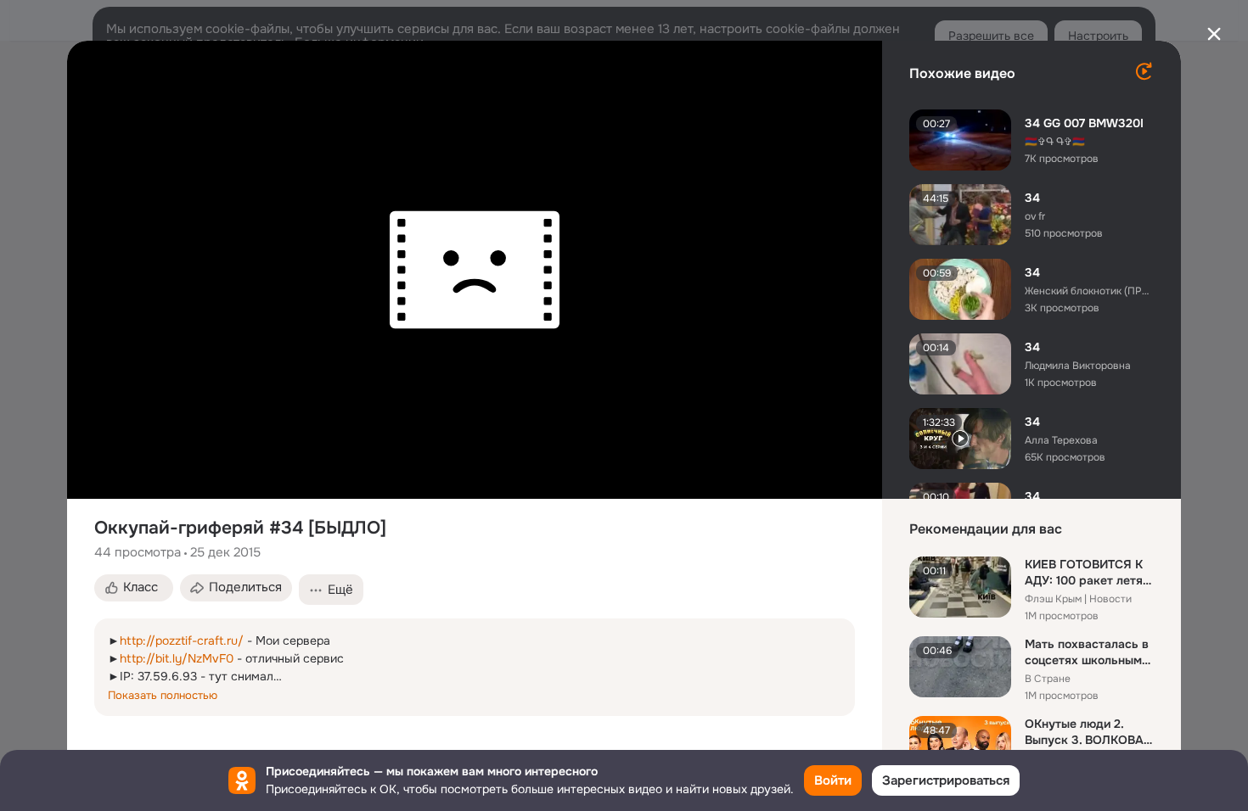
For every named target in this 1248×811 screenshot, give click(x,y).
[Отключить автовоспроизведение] (1143, 71)
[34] (960, 214)
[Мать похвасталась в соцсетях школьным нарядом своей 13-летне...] (960, 666)
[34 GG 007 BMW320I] (960, 140)
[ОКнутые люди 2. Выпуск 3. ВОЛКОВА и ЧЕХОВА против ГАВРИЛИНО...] (960, 746)
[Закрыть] (1214, 34)
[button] (133, 587)
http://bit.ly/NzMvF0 (176, 658)
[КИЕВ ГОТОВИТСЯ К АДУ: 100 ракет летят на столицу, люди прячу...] (960, 587)
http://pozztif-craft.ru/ (182, 640)
